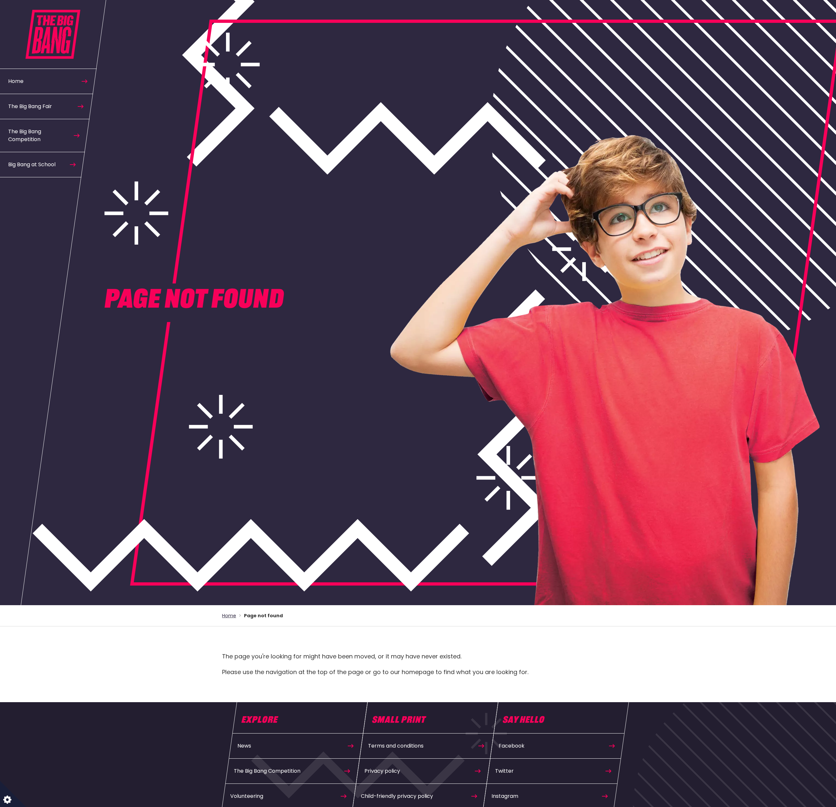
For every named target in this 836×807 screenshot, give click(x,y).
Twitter (504, 771)
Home (16, 81)
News (244, 746)
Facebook (511, 746)
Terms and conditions (396, 746)
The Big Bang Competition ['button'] (24, 135)
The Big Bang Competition (267, 771)
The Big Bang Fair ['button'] (30, 106)
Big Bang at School (32, 164)
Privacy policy (382, 771)
